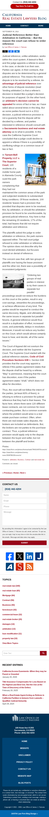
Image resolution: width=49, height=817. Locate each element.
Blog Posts (24, 783)
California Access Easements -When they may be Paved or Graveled (24, 672)
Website (24, 748)
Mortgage (8, 595)
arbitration (13, 460)
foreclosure (9, 610)
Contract (28, 460)
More (40, 26)
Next (23, 473)
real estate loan (11, 591)
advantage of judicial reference (19, 83)
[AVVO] (10, 567)
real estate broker (12, 619)
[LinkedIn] (29, 556)
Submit (24, 543)
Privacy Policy (24, 762)
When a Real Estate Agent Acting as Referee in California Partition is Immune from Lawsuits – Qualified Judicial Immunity (23, 698)
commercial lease (12, 615)
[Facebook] (10, 556)
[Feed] (29, 567)
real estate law (39, 460)
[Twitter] (19, 556)
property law (9, 638)
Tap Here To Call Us (24, 6)
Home (8, 26)
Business (21, 460)
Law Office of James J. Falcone (34, 807)
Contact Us (24, 769)
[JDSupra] (19, 567)
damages (8, 624)
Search (43, 653)
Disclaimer (25, 755)
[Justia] (39, 556)
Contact (24, 26)
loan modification (12, 634)
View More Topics (10, 643)
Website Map (24, 776)
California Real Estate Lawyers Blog (24, 17)
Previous (7, 473)
